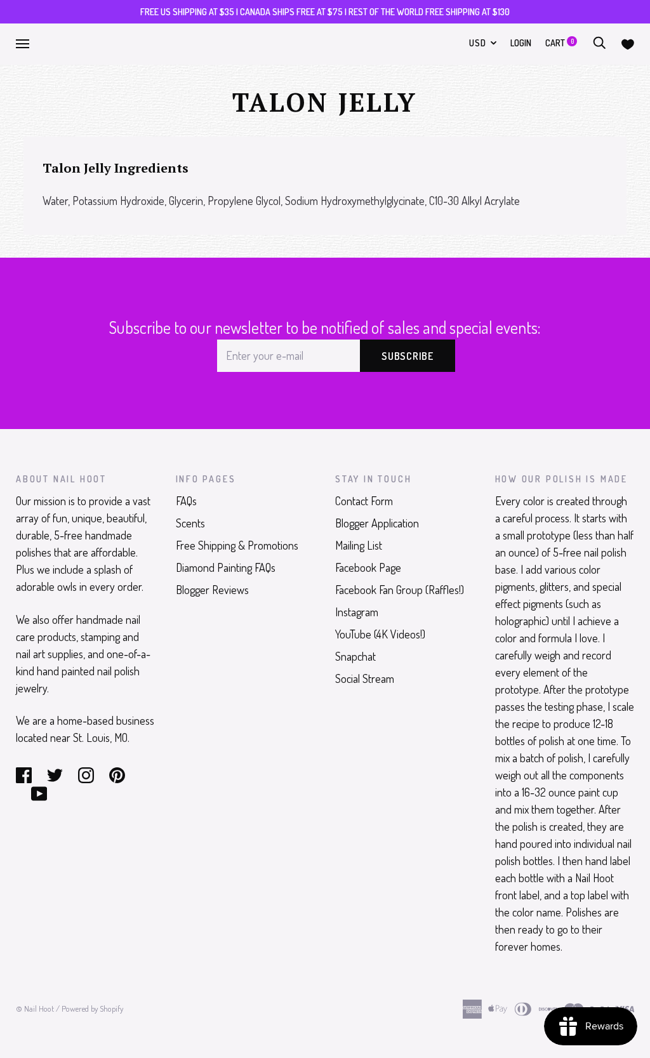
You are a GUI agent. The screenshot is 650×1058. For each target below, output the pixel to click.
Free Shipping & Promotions (237, 545)
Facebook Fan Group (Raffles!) (399, 590)
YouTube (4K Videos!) (380, 634)
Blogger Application (377, 523)
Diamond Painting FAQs (225, 567)
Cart (559, 42)
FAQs (186, 501)
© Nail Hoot (35, 1008)
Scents (190, 523)
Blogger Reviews (212, 590)
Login (520, 42)
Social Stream (364, 678)
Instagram (356, 612)
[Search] (599, 42)
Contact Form (364, 501)
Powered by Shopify (92, 1008)
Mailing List (358, 545)
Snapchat (355, 656)
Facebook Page (368, 567)
